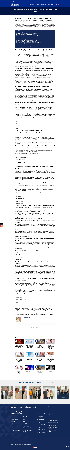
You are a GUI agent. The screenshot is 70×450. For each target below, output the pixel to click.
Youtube (12, 425)
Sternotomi (51, 371)
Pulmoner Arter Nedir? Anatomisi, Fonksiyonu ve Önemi (50, 347)
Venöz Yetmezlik (39, 422)
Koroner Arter (43, 4)
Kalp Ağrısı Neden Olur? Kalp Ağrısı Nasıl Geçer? (29, 346)
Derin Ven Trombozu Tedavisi (42, 426)
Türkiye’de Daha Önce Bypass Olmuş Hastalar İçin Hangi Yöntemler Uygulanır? (29, 42)
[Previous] (2, 391)
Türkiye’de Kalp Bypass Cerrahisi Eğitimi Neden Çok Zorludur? (26, 32)
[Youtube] (17, 323)
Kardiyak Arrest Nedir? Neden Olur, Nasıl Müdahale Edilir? (19, 360)
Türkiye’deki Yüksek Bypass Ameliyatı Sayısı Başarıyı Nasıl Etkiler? (27, 33)
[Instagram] (15, 323)
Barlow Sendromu (29, 371)
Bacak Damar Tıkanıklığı (41, 432)
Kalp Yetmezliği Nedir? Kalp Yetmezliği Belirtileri (40, 346)
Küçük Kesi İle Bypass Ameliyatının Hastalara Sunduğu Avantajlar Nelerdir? (28, 39)
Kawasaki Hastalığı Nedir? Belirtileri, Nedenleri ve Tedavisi (50, 360)
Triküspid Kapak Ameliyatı (53, 420)
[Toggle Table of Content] (53, 31)
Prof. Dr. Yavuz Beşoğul (19, 18)
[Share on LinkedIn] (38, 327)
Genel (25, 18)
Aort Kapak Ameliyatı (52, 416)
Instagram (12, 423)
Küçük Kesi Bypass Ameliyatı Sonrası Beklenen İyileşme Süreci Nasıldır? (28, 40)
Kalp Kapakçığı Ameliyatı (53, 422)
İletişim (56, 4)
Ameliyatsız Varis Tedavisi (41, 424)
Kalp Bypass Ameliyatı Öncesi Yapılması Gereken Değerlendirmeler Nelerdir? (29, 43)
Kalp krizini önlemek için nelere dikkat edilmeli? (40, 359)
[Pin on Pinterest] (37, 327)
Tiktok (11, 424)
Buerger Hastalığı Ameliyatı (41, 414)
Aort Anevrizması (39, 421)
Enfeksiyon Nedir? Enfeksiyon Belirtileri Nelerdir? (19, 346)
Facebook (12, 422)
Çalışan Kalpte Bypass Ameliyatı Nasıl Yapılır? (24, 36)
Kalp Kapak (37, 4)
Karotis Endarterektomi (30, 359)
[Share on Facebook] (31, 327)
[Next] (67, 391)
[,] (35, 394)
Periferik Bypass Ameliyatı (41, 413)
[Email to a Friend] (35, 327)
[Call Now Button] (67, 447)
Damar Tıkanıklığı (40, 427)
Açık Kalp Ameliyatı (52, 425)
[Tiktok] (18, 323)
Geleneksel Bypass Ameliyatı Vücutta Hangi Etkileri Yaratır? (26, 34)
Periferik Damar (50, 4)
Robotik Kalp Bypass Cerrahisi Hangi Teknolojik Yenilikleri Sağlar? (27, 41)
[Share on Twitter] (33, 327)
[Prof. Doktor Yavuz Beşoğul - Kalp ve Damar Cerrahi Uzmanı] (15, 4)
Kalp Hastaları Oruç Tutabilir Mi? (40, 372)
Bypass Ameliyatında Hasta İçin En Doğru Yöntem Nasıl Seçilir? (27, 47)
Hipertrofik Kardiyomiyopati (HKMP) (19, 372)
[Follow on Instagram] (53, 382)
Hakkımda (32, 4)
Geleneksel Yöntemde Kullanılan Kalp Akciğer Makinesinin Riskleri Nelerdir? (28, 35)
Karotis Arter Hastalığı (40, 419)
